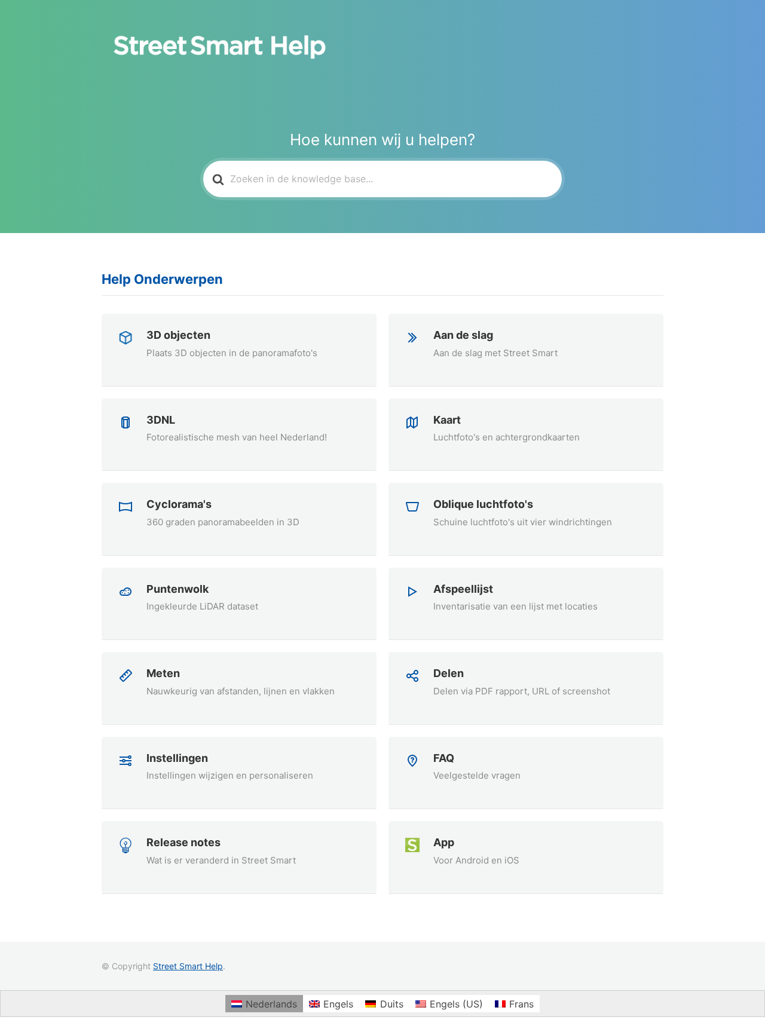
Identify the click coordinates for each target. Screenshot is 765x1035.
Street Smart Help (188, 966)
